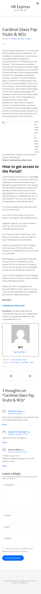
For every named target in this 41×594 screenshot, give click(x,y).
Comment (7, 485)
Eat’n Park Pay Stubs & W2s (30, 376)
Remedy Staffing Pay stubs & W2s (11, 376)
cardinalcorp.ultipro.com (13, 305)
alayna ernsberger (17, 431)
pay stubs (14, 362)
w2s (31, 362)
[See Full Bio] (26, 352)
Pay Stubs (16, 360)
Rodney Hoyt (15, 411)
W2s (25, 360)
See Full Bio (19, 352)
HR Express (20, 6)
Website (7, 538)
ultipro (24, 362)
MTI (29, 39)
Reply (4, 424)
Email (5, 527)
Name (6, 515)
